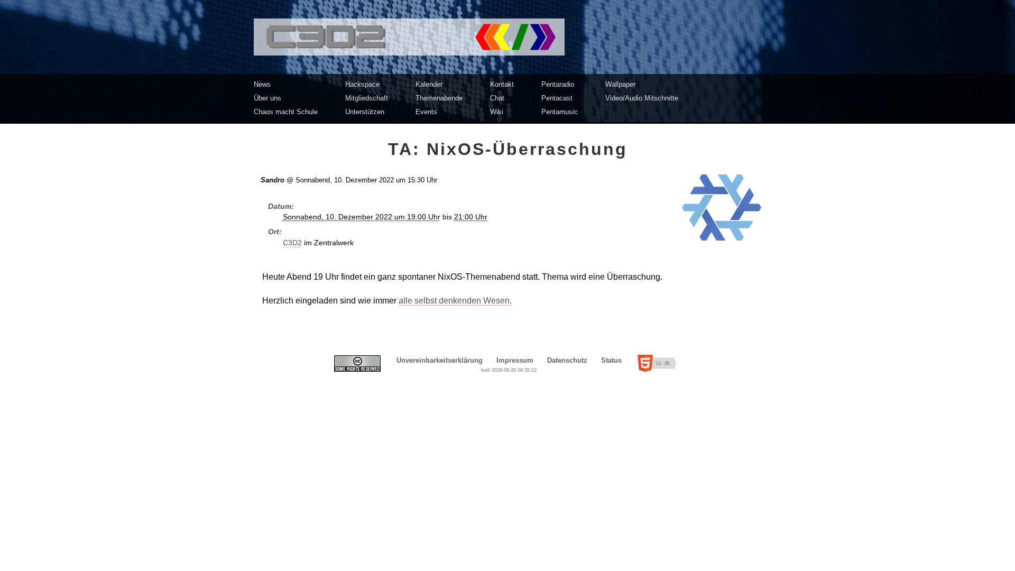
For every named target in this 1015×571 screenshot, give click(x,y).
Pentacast (557, 98)
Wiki (496, 112)
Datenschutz (567, 360)
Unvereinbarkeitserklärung (439, 360)
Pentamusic (559, 112)
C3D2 (292, 243)
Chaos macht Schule (286, 112)
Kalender (429, 84)
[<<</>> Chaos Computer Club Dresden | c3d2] (507, 37)
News (262, 84)
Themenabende (439, 98)
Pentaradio (557, 84)
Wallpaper (620, 84)
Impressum (514, 360)
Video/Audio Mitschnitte (641, 98)
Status (611, 360)
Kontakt (502, 84)
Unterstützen (364, 112)
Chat (497, 98)
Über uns (267, 98)
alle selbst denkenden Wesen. (455, 300)
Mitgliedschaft (366, 98)
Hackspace (362, 84)
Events (426, 112)
